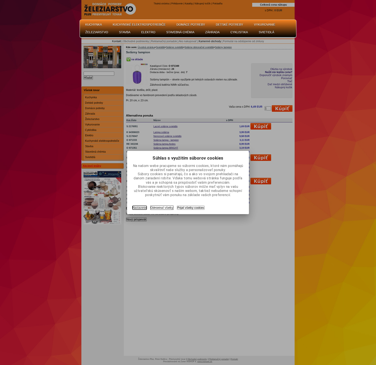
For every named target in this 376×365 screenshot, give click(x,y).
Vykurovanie (264, 24)
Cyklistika (239, 32)
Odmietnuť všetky (162, 207)
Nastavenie (140, 207)
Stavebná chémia (180, 32)
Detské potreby (229, 24)
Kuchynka (93, 24)
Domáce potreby (190, 24)
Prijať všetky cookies (190, 207)
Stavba (124, 32)
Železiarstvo (96, 32)
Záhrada (212, 32)
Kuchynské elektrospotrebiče (139, 24)
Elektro (148, 32)
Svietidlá (266, 32)
